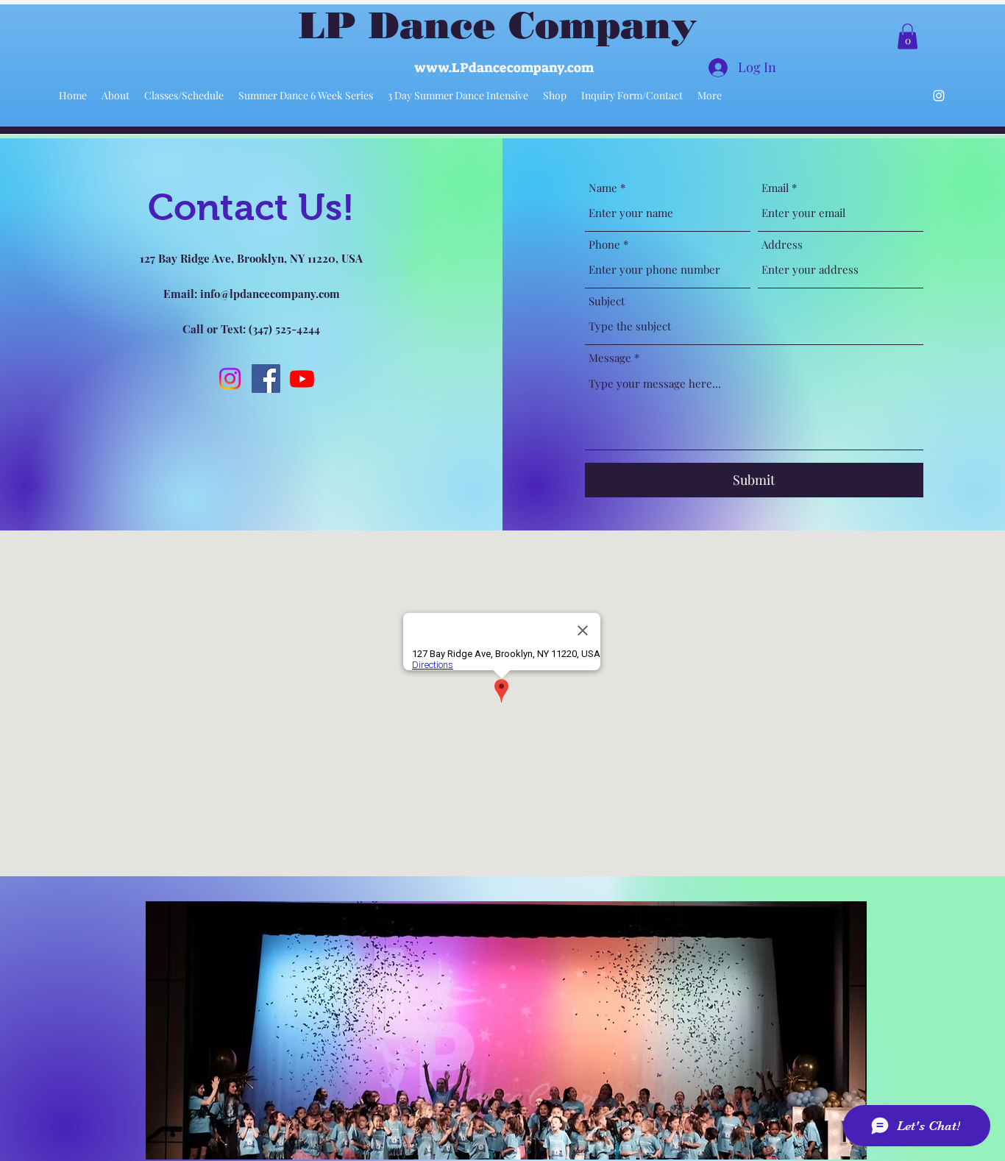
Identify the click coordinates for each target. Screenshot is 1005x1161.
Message (610, 357)
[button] (907, 36)
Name (603, 188)
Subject (607, 301)
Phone (604, 244)
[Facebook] (266, 378)
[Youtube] (302, 378)
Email (775, 188)
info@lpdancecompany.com (270, 293)
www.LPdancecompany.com (504, 68)
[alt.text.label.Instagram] (938, 95)
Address (782, 244)
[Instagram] (230, 378)
